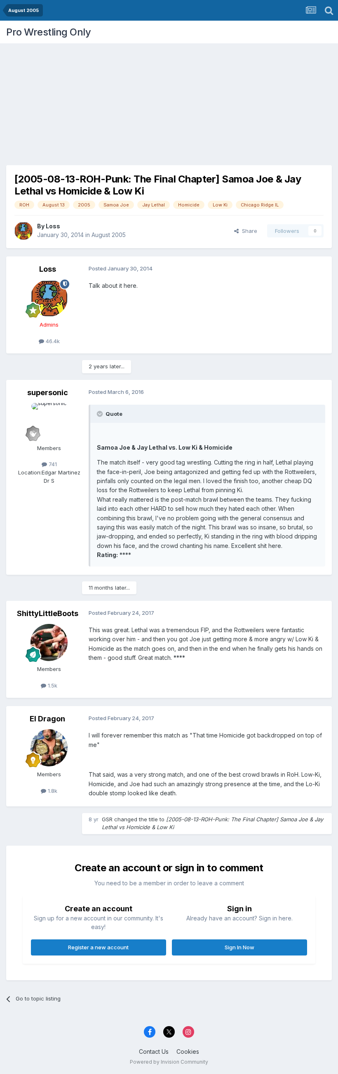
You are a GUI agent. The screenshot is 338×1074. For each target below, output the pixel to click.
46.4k (52, 341)
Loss (53, 226)
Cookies (187, 1051)
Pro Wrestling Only (48, 32)
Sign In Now (239, 947)
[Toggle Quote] (100, 413)
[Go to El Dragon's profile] (49, 747)
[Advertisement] (169, 101)
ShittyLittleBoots (47, 613)
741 (52, 464)
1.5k (51, 685)
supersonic (47, 392)
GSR (107, 819)
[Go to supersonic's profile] (49, 421)
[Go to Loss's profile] (23, 231)
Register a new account (98, 947)
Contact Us (154, 1051)
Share (248, 231)
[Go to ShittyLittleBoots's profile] (49, 642)
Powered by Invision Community (169, 1062)
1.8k (51, 790)
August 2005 (109, 234)
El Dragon (47, 718)
